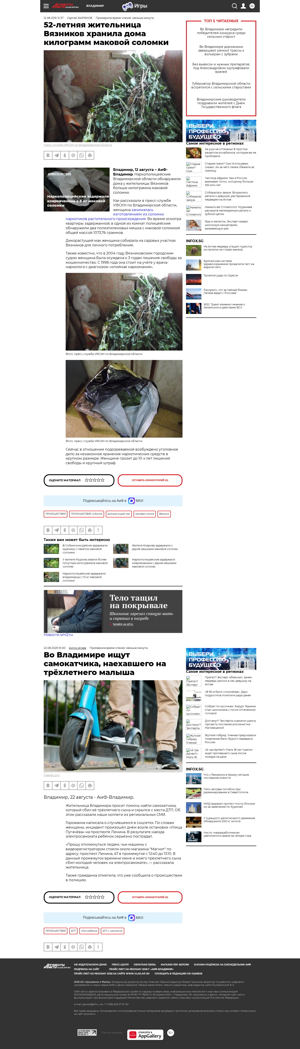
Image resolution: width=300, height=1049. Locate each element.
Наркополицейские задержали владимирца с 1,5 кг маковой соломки (84, 577)
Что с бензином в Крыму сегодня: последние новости (226, 776)
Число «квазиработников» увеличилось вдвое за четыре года (227, 834)
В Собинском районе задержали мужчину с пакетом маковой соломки (85, 549)
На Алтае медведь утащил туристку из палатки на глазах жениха (228, 248)
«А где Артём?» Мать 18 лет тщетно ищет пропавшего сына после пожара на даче (229, 753)
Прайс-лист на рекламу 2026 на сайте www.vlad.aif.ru (112, 973)
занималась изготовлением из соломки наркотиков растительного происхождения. (115, 214)
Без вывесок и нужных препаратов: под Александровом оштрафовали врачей (221, 68)
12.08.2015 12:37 (53, 18)
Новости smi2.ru (58, 635)
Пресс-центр (120, 964)
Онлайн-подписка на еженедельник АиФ (222, 964)
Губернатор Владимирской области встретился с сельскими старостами (221, 85)
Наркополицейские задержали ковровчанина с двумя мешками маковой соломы (154, 563)
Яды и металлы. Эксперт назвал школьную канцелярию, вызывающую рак (226, 225)
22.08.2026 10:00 (54, 648)
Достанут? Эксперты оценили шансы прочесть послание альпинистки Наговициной (230, 724)
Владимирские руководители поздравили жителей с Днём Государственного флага (221, 103)
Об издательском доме (90, 964)
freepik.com (52, 775)
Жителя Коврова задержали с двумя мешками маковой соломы (155, 547)
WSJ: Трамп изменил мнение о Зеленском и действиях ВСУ (224, 306)
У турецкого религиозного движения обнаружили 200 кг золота (229, 820)
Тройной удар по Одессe (221, 275)
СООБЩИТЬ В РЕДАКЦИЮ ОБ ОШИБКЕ (178, 973)
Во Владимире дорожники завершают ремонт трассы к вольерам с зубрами (221, 50)
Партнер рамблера (111, 1032)
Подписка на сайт (86, 969)
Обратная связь (145, 964)
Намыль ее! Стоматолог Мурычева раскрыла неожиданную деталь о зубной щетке (228, 210)
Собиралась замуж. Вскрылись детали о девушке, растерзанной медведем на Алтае (227, 196)
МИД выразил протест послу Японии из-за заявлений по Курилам (229, 805)
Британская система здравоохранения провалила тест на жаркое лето (229, 264)
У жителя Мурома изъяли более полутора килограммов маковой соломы (85, 563)
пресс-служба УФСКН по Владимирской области (78, 145)
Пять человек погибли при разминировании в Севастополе (226, 791)
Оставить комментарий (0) (150, 480)
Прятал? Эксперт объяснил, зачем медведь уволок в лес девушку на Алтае (228, 681)
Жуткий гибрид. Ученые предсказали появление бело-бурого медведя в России (230, 739)
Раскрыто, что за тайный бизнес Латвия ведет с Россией (226, 291)
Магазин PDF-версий (175, 964)
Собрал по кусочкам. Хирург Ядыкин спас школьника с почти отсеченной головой (230, 710)
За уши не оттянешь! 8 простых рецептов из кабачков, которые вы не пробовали (230, 152)
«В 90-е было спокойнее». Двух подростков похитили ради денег (228, 693)
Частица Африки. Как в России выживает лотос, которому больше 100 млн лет (229, 181)
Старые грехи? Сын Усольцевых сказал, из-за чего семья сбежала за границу (229, 167)
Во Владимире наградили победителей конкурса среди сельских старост (221, 33)
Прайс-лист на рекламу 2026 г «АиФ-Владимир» (141, 969)
